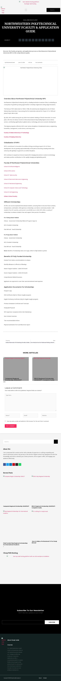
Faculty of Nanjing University (12, 137)
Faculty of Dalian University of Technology (16, 132)
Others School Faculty (10, 196)
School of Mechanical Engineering (13, 183)
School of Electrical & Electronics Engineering (16, 179)
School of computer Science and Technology (15, 188)
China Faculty (30, 20)
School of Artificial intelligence (12, 166)
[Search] (56, 442)
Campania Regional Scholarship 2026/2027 (13, 379)
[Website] (48, 415)
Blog (24, 20)
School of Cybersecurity (10, 175)
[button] (26, 10)
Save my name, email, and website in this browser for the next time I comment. (28, 421)
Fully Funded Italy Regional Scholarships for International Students (15, 543)
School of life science (9, 171)
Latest (36, 20)
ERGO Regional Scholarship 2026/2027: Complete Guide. (44, 379)
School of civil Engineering (11, 192)
